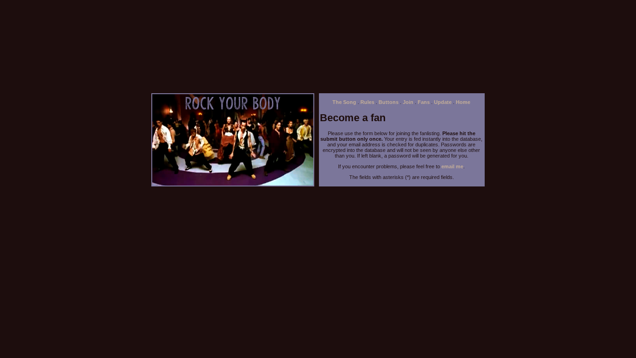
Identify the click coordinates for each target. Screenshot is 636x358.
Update (443, 102)
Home (463, 102)
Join (408, 102)
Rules (367, 102)
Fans (424, 102)
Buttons (389, 102)
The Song (344, 102)
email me (452, 166)
